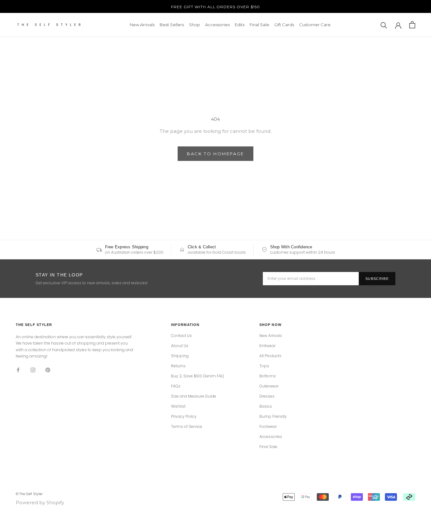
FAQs (175, 386)
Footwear (268, 426)
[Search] (384, 24)
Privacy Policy (184, 416)
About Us (179, 346)
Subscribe (377, 279)
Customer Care (315, 24)
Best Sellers (172, 24)
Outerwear (269, 386)
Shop (194, 24)
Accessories (217, 24)
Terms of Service (186, 426)
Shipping (180, 356)
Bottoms (267, 376)
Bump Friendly (273, 416)
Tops (264, 366)
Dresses (267, 396)
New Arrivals (142, 24)
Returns (178, 366)
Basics (265, 406)
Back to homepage (215, 153)
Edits (240, 24)
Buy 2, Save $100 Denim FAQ (197, 376)
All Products (270, 356)
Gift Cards (284, 24)
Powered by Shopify (40, 502)
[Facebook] (18, 370)
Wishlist (178, 406)
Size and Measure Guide (193, 396)
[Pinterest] (47, 370)
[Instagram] (33, 370)
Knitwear (267, 346)
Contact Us (181, 336)
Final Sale (259, 24)
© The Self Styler (29, 493)
